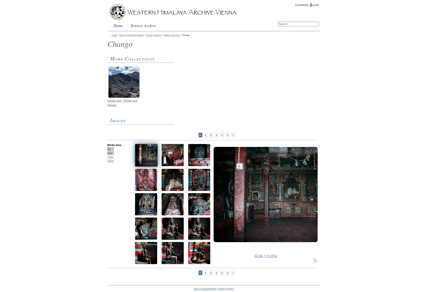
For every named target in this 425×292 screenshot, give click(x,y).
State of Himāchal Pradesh (131, 35)
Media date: (114, 145)
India (114, 35)
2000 (110, 161)
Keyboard (303, 4)
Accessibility (209, 288)
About (197, 288)
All (109, 149)
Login (316, 4)
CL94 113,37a (266, 255)
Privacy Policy (225, 288)
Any (109, 153)
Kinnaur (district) (153, 35)
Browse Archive (143, 25)
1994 (110, 157)
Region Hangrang (172, 35)
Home (118, 25)
